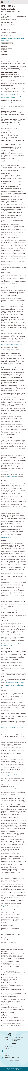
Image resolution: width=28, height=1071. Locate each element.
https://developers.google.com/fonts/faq (15, 682)
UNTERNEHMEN (8, 1046)
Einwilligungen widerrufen (8, 97)
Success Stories (9, 1051)
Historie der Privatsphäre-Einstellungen (11, 96)
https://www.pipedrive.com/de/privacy (11, 344)
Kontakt (6, 1055)
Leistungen (7, 1048)
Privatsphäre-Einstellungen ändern (10, 94)
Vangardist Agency (6, 56)
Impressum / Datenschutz (11, 1057)
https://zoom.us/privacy (10, 476)
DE (23, 2)
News (5, 1053)
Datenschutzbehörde (9, 906)
